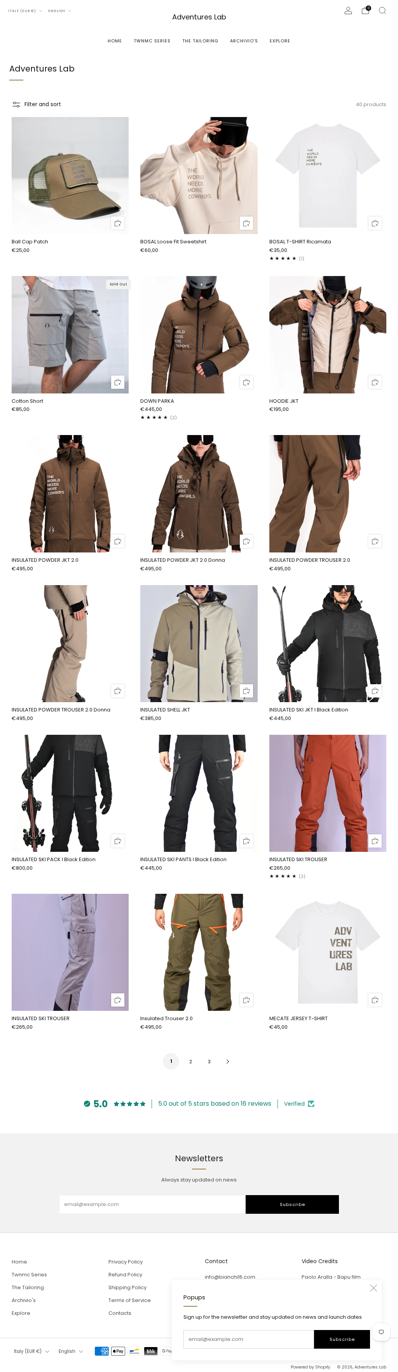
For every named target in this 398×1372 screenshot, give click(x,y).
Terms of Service (129, 1300)
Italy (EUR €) (22, 11)
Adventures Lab (199, 17)
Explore (280, 41)
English (57, 11)
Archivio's (244, 41)
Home (115, 41)
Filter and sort (42, 104)
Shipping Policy (127, 1287)
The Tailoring (200, 41)
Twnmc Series (152, 41)
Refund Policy (125, 1274)
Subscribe (342, 1339)
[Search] (382, 10)
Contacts (119, 1313)
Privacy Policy (125, 1261)
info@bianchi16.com (230, 1277)
